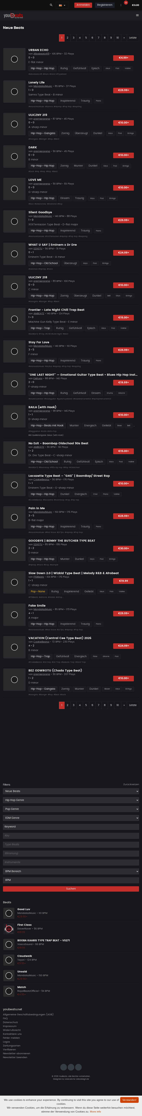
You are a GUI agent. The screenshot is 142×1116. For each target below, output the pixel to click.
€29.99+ (123, 90)
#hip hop (75, 500)
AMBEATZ (38, 313)
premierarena (41, 119)
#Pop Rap (67, 107)
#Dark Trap (80, 662)
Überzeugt (81, 133)
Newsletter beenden (15, 1057)
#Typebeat (61, 74)
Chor (95, 494)
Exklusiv (37, 378)
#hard (50, 269)
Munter (78, 165)
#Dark (46, 74)
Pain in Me (36, 508)
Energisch (90, 425)
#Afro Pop (52, 431)
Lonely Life (36, 82)
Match (21, 987)
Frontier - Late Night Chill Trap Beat (56, 309)
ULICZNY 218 (37, 277)
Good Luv (23, 909)
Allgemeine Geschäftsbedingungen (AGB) (28, 1014)
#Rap (50, 139)
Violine (128, 68)
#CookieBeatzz (35, 500)
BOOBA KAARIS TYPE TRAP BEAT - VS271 (43, 940)
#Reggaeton (34, 431)
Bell (108, 296)
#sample (54, 565)
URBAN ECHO (38, 50)
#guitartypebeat (64, 399)
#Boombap (44, 467)
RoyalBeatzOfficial (28, 991)
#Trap (42, 334)
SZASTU (37, 249)
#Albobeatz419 (35, 74)
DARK (32, 147)
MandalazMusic (42, 86)
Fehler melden (11, 1038)
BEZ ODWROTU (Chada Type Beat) (55, 670)
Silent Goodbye (40, 212)
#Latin (44, 431)
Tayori (21, 960)
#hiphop (42, 269)
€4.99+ (123, 58)
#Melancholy (40, 204)
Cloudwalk (24, 956)
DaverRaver (24, 929)
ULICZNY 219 (37, 114)
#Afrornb (43, 597)
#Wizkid (51, 597)
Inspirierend (67, 101)
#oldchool (33, 269)
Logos (6, 1042)
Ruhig (64, 68)
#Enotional (52, 204)
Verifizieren (9, 1049)
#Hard (52, 74)
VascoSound (25, 944)
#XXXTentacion (52, 236)
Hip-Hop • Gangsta (43, 133)
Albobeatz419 (41, 54)
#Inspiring (77, 107)
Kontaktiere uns (12, 1034)
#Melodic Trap (68, 662)
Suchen (71, 889)
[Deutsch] (60, 5)
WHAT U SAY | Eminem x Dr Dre (52, 244)
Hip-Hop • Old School (44, 263)
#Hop (42, 171)
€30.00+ (123, 548)
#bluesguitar (50, 399)
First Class (24, 925)
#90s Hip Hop (56, 467)
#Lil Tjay (60, 532)
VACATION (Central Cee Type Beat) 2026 (59, 638)
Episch (95, 68)
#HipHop (58, 107)
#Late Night (56, 334)
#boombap (59, 500)
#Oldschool (74, 467)
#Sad (31, 204)
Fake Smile (36, 605)
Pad (117, 68)
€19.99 (123, 581)
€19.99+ (123, 382)
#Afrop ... (60, 597)
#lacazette (48, 500)
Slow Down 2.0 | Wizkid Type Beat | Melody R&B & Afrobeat (73, 573)
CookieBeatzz (41, 479)
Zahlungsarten (11, 1046)
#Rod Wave (50, 532)
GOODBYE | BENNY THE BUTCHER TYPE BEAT (61, 540)
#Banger (43, 139)
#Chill (47, 334)
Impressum (9, 1026)
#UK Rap (47, 662)
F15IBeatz (38, 577)
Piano (98, 101)
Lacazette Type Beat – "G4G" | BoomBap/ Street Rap (69, 475)
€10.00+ (123, 122)
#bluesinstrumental (82, 399)
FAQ (5, 1018)
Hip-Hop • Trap (40, 328)
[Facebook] (71, 1067)
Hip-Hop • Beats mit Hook (47, 425)
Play (14, 59)
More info (95, 1111)
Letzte (133, 38)
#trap (46, 565)
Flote (95, 656)
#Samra (49, 107)
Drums (110, 393)
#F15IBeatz (33, 597)
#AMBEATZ (33, 334)
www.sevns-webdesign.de (77, 1079)
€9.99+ (21, 963)
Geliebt (106, 425)
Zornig (65, 133)
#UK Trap (56, 662)
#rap (67, 500)
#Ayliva (48, 366)
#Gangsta (33, 139)
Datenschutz (10, 1022)
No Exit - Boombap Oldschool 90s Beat (58, 443)
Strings (130, 133)
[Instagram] (63, 1067)
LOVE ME (35, 179)
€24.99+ (123, 252)
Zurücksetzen (131, 784)
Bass (119, 426)
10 (117, 38)
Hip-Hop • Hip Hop (42, 68)
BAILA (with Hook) (42, 407)
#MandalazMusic (36, 107)
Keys (108, 68)
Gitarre (121, 393)
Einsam (65, 198)
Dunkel (97, 133)
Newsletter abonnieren (16, 1053)
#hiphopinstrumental (101, 399)
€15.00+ (123, 317)
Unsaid (22, 971)
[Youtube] (78, 1067)
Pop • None (38, 591)
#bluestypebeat (35, 399)
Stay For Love (38, 342)
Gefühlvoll (79, 68)
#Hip (37, 171)
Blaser (107, 689)
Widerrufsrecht (12, 1030)
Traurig (85, 101)
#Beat (56, 139)
